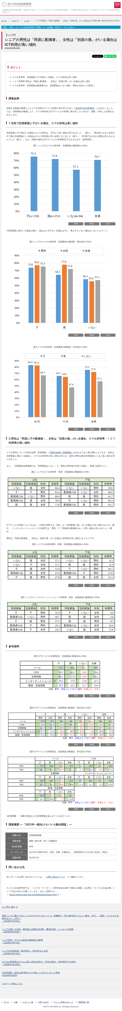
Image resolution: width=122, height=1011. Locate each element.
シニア (26, 21)
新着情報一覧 (83, 1002)
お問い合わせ (43, 1002)
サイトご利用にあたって (63, 1002)
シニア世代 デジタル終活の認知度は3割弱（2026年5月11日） (22, 941)
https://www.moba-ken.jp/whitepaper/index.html (33, 894)
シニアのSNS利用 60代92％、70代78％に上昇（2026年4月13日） (25, 952)
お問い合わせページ (55, 877)
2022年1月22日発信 (84, 108)
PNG (92, 223)
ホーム (4, 21)
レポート (15, 21)
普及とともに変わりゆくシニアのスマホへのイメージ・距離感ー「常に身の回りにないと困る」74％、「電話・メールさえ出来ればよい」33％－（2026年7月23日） (60, 918)
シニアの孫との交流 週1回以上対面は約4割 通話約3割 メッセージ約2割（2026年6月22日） (37, 930)
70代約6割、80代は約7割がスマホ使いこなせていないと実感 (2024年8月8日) (31, 974)
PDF (76, 223)
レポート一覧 (27, 1002)
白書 (16, 1002)
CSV (108, 223)
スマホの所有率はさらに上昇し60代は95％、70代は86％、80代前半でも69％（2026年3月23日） (39, 963)
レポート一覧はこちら (12, 983)
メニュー (117, 5)
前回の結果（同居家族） (61, 452)
